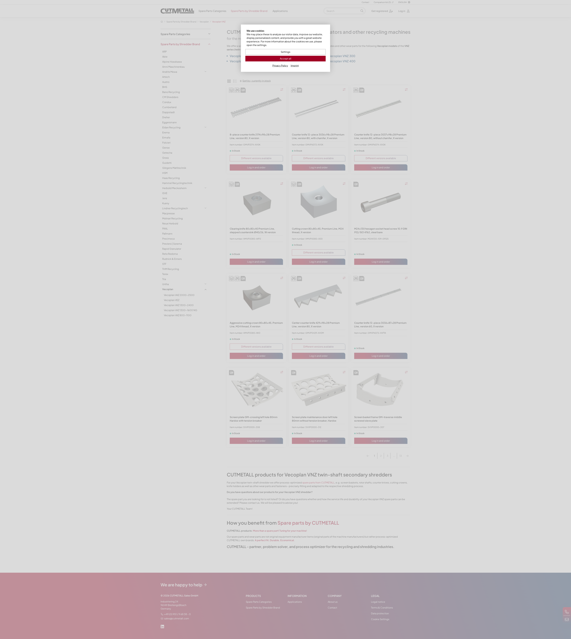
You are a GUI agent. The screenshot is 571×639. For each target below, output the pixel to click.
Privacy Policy (280, 65)
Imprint (295, 65)
